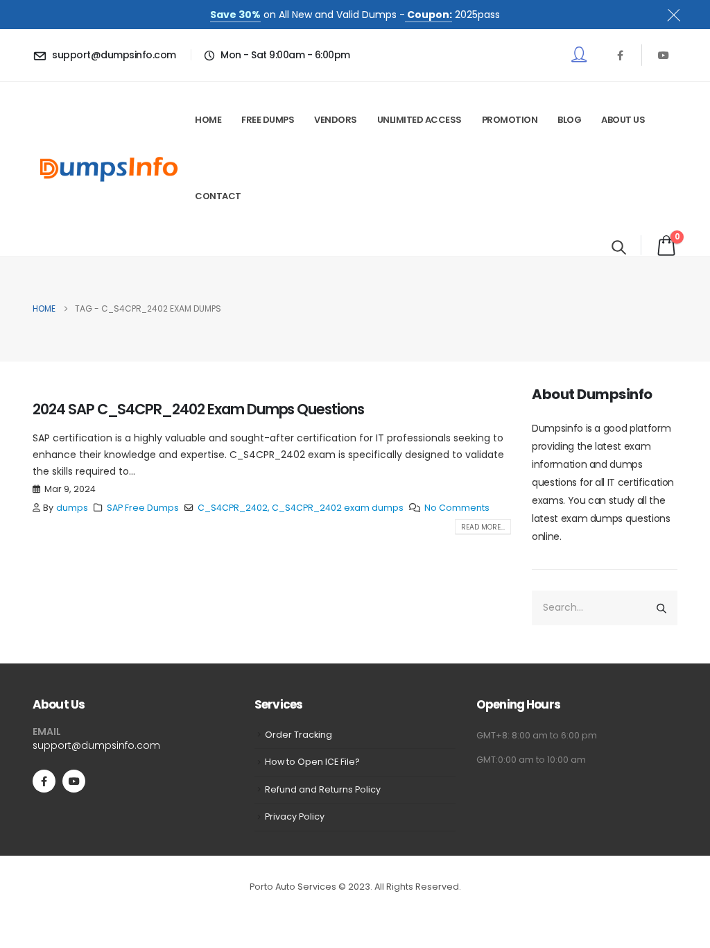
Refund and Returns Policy (323, 789)
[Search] (661, 608)
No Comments (457, 508)
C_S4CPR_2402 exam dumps (338, 508)
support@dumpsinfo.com (96, 745)
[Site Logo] (109, 169)
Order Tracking (298, 734)
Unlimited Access (419, 119)
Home (208, 119)
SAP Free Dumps (143, 508)
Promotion (510, 119)
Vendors (335, 119)
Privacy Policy (294, 816)
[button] (618, 247)
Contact (218, 196)
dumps (72, 508)
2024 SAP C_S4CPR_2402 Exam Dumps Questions (198, 409)
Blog (569, 119)
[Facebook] (620, 55)
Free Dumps (267, 119)
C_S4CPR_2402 (233, 508)
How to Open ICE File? (312, 762)
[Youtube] (663, 55)
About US (623, 119)
